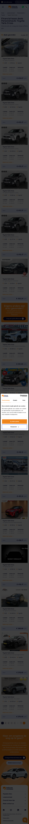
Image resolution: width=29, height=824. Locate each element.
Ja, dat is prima (14, 421)
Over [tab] (24, 400)
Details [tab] (15, 400)
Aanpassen (13, 426)
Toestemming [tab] (6, 400)
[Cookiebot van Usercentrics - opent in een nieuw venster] (20, 396)
